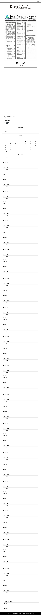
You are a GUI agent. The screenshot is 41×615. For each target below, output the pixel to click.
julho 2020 (5, 230)
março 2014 (5, 413)
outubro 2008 (5, 570)
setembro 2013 (6, 428)
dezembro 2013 (6, 421)
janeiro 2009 (5, 563)
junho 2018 (5, 290)
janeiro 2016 (5, 360)
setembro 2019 (6, 254)
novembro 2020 (6, 220)
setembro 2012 (6, 457)
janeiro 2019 (5, 273)
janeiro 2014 (5, 418)
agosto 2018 (5, 285)
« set (4, 151)
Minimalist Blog (25, 613)
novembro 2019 (6, 249)
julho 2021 (5, 201)
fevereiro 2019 (6, 271)
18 (5, 147)
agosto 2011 (5, 488)
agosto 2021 (5, 198)
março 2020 (5, 239)
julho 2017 (5, 317)
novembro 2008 (6, 568)
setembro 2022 (6, 167)
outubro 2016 (5, 338)
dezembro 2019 (6, 247)
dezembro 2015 (6, 363)
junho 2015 (5, 377)
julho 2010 (5, 520)
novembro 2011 (6, 481)
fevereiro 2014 (6, 416)
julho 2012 (5, 462)
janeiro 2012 (5, 476)
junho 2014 (5, 406)
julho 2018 (5, 288)
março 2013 (5, 442)
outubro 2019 (5, 251)
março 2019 (5, 268)
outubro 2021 (5, 193)
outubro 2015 (5, 367)
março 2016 (5, 355)
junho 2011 (5, 493)
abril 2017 (5, 324)
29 (25, 149)
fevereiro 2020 (6, 242)
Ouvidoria (6, 608)
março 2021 (5, 210)
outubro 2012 (5, 454)
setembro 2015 (6, 370)
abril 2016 (5, 353)
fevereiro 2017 (6, 329)
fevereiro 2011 (6, 503)
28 (20, 149)
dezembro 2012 (6, 450)
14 (20, 145)
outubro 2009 (5, 541)
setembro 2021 (6, 196)
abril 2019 (5, 266)
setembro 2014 (6, 399)
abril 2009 (5, 556)
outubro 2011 (5, 483)
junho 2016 (5, 348)
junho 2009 (5, 551)
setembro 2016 (6, 341)
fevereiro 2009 (6, 561)
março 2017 (5, 326)
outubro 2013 (5, 425)
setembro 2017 (6, 312)
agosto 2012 (5, 459)
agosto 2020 (5, 227)
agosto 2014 (5, 401)
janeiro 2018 (5, 302)
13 (15, 145)
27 (15, 149)
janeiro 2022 (5, 186)
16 (30, 145)
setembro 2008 (6, 573)
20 (15, 147)
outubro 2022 (5, 164)
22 (25, 147)
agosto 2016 (5, 343)
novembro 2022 (6, 162)
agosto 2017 (5, 314)
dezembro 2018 (6, 276)
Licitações (6, 603)
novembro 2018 (6, 278)
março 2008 (5, 587)
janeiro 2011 (5, 505)
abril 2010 (5, 527)
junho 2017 (5, 319)
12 (10, 145)
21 (20, 147)
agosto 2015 (5, 372)
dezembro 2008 (6, 566)
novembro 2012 (6, 452)
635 (4, 122)
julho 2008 (5, 578)
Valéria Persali (27, 65)
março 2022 (5, 181)
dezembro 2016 (6, 334)
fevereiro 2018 (6, 300)
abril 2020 (5, 237)
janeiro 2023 (5, 157)
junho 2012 (5, 464)
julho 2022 (5, 172)
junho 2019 (5, 261)
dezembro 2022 (6, 160)
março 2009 (5, 558)
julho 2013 (5, 433)
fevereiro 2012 (6, 474)
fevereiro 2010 (6, 532)
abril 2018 (5, 295)
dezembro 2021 (6, 189)
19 (10, 147)
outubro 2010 (5, 512)
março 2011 (5, 500)
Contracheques (6, 606)
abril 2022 (5, 179)
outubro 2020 (5, 222)
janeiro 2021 (5, 215)
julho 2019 (5, 259)
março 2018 (5, 297)
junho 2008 (5, 580)
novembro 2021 (6, 191)
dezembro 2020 (6, 218)
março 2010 (5, 529)
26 (10, 149)
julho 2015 (5, 375)
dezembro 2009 (6, 537)
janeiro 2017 (5, 331)
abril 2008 (5, 585)
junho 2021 (5, 203)
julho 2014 (5, 404)
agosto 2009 (5, 546)
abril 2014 (5, 411)
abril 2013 (5, 440)
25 (5, 149)
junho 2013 (5, 435)
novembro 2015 (6, 365)
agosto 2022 (5, 169)
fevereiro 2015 (6, 387)
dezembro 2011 (6, 479)
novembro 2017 (6, 307)
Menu (38, 1)
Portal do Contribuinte (8, 601)
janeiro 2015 (5, 389)
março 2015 (5, 384)
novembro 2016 (6, 336)
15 (25, 145)
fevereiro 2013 (6, 445)
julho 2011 (5, 491)
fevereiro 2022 (6, 184)
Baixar (7, 122)
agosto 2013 (5, 430)
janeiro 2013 (5, 447)
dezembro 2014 (6, 392)
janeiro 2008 (5, 592)
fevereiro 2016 (6, 358)
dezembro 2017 (6, 305)
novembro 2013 (6, 423)
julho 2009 (5, 549)
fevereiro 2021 (6, 213)
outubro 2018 (5, 280)
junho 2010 (5, 522)
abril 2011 (5, 498)
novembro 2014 (6, 394)
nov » (6, 151)
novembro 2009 (6, 539)
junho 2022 (5, 174)
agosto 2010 (5, 517)
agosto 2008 (5, 575)
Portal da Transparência (8, 598)
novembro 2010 (6, 510)
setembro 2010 (6, 515)
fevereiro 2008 (6, 590)
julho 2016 (5, 346)
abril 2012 (5, 469)
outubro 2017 (5, 309)
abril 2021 (5, 208)
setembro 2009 (6, 544)
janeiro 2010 (5, 534)
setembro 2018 (6, 283)
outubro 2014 (5, 396)
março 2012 (5, 471)
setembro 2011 (6, 486)
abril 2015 (5, 382)
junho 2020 (5, 232)
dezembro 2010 (6, 508)
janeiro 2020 (5, 244)
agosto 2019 (5, 256)
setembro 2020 (6, 225)
